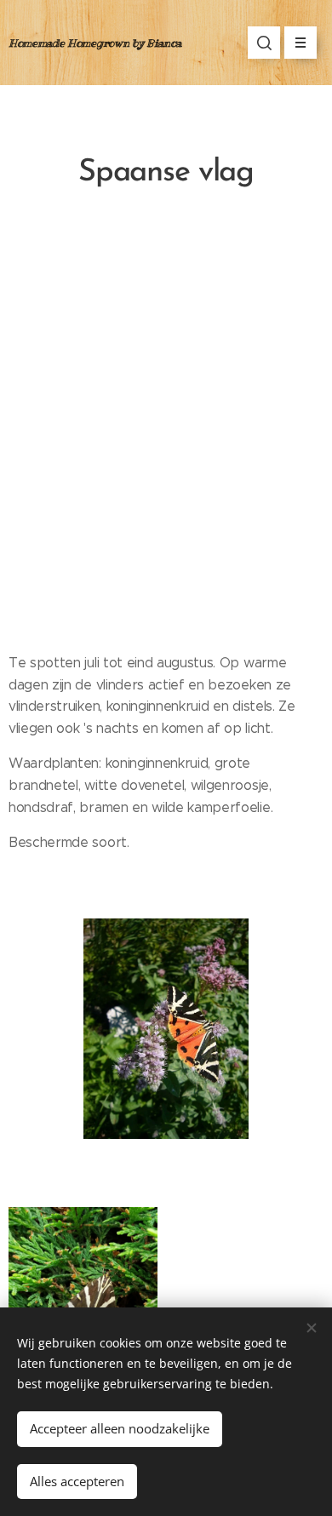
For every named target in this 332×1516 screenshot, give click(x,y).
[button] (264, 42)
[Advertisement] (166, 430)
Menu (300, 42)
